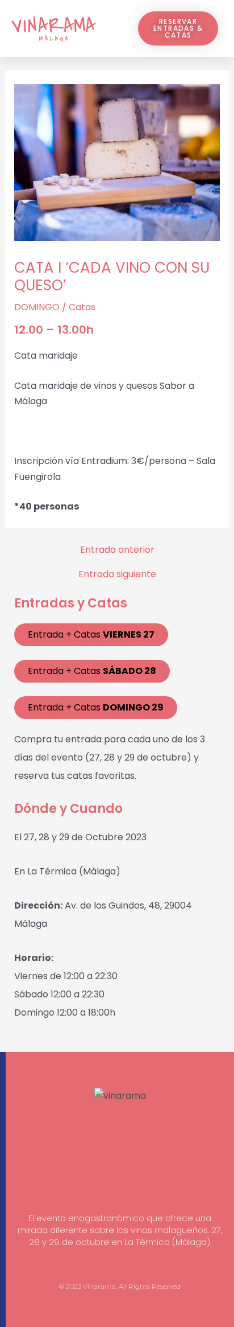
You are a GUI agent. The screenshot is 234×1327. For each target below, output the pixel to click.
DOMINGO (37, 307)
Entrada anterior (117, 549)
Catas (82, 307)
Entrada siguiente (117, 574)
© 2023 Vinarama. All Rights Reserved (120, 1286)
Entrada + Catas (91, 634)
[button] (111, 29)
